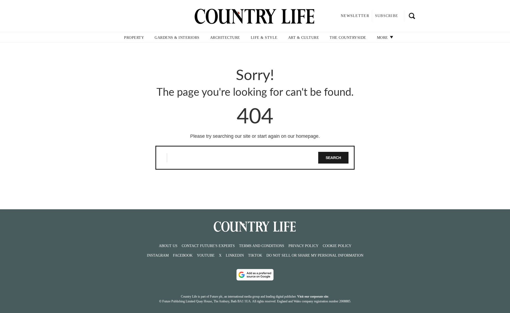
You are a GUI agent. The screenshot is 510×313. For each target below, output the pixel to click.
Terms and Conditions (261, 246)
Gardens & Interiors (177, 38)
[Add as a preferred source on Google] (255, 275)
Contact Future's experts (208, 246)
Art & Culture (303, 38)
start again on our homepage (287, 136)
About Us (168, 246)
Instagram (158, 255)
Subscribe (386, 16)
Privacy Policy (303, 246)
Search (333, 158)
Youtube (206, 255)
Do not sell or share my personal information (314, 255)
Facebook (183, 255)
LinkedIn (235, 255)
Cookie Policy (337, 246)
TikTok (255, 255)
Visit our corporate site (312, 296)
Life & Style (264, 38)
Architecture (225, 38)
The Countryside (348, 38)
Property (134, 38)
